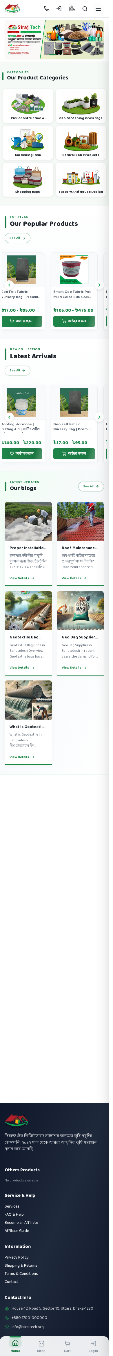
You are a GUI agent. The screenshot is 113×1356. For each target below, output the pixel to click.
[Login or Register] (59, 8)
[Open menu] (98, 8)
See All (15, 241)
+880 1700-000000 (29, 1318)
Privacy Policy (17, 1257)
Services (12, 1206)
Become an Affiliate (21, 1222)
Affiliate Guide (17, 1231)
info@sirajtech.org (28, 1327)
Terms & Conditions (21, 1273)
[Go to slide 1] (50, 58)
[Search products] (85, 8)
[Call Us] (46, 8)
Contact (11, 1282)
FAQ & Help (14, 1214)
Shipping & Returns (21, 1265)
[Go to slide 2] (56, 58)
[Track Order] (72, 9)
